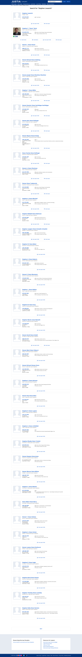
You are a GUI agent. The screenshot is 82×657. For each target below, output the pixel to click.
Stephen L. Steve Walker (29, 289)
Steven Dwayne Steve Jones (30, 456)
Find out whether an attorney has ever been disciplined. (23, 642)
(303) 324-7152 (25, 338)
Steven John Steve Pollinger (30, 120)
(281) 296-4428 (25, 94)
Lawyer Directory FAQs (47, 643)
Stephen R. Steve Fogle (29, 562)
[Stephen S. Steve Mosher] (17, 489)
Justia (12, 5)
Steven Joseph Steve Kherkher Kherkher (34, 75)
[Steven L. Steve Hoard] (17, 47)
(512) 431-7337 (25, 263)
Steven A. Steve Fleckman (29, 168)
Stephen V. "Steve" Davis (29, 28)
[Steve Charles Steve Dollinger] (17, 156)
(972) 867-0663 (25, 293)
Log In (64, 1)
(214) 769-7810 (25, 369)
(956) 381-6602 (25, 354)
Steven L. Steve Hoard (28, 44)
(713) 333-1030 (25, 78)
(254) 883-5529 (25, 384)
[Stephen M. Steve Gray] (17, 307)
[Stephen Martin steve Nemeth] (17, 323)
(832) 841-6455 (25, 429)
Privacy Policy (61, 655)
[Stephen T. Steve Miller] (17, 93)
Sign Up (68, 1)
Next (41, 628)
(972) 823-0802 (25, 217)
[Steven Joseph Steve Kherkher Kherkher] (17, 78)
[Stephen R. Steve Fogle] (17, 565)
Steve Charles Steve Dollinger (31, 153)
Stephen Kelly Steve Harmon (30, 608)
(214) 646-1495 (25, 109)
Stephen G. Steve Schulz (29, 532)
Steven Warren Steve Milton (30, 471)
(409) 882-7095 (25, 551)
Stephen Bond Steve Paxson (30, 577)
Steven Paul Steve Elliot (29, 395)
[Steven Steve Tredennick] (17, 186)
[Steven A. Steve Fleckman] (17, 171)
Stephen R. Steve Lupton (29, 411)
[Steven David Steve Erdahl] (17, 338)
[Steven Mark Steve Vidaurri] (17, 353)
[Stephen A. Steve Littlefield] (17, 429)
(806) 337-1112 (25, 48)
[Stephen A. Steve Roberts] (17, 262)
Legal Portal (44, 655)
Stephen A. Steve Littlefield (30, 426)
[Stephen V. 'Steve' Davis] (17, 31)
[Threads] (22, 655)
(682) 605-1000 (25, 475)
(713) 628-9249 (25, 323)
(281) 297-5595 (25, 139)
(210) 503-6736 (25, 566)
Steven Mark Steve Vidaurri (30, 350)
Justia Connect (38, 655)
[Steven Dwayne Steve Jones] (17, 459)
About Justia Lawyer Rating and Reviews (50, 647)
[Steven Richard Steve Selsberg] (17, 63)
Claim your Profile (46, 645)
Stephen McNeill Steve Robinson (32, 214)
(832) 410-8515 (25, 63)
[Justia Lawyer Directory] (16, 1)
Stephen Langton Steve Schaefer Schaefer (34, 229)
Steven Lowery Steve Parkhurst (31, 547)
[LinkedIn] (17, 655)
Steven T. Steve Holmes (29, 517)
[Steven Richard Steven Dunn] (17, 368)
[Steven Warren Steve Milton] (17, 474)
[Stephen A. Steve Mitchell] (17, 201)
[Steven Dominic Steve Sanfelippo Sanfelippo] (17, 108)
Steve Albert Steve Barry (29, 502)
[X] (25, 655)
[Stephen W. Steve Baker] (17, 247)
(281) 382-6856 (25, 248)
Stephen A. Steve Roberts (29, 259)
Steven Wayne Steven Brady (30, 136)
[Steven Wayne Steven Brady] (17, 139)
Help (51, 655)
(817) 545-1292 (25, 611)
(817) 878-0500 (25, 490)
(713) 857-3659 (25, 278)
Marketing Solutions (67, 655)
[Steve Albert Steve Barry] (17, 505)
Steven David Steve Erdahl (30, 335)
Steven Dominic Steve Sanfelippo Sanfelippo (35, 105)
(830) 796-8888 (25, 232)
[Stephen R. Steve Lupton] (17, 414)
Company (48, 655)
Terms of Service (55, 655)
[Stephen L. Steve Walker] (17, 292)
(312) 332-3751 (25, 17)
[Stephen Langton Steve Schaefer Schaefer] (17, 232)
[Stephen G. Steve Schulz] (17, 535)
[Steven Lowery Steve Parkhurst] (17, 550)
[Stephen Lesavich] (17, 16)
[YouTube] (18, 655)
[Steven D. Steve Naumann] (17, 277)
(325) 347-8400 (25, 414)
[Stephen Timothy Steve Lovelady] (17, 596)
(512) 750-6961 (25, 202)
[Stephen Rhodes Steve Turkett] (17, 444)
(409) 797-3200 (25, 536)
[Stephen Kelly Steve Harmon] (17, 611)
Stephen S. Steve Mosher (29, 486)
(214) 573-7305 (25, 520)
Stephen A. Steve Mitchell (29, 198)
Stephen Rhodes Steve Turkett (31, 441)
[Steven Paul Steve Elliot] (17, 398)
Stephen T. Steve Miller (29, 90)
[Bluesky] (23, 655)
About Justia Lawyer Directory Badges (50, 642)
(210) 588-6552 (25, 308)
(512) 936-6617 (25, 399)
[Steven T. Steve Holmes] (17, 520)
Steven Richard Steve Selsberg (31, 60)
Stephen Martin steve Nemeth (31, 320)
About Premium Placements (48, 646)
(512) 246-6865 (25, 187)
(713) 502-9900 (25, 581)
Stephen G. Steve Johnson (29, 380)
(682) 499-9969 (25, 505)
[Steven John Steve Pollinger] (17, 123)
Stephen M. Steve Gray (29, 304)
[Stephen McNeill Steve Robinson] (17, 217)
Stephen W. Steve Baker (29, 244)
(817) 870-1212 (25, 445)
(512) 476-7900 (25, 172)
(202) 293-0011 (25, 596)
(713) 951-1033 (25, 156)
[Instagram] (21, 655)
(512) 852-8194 (25, 32)
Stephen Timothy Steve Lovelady (32, 593)
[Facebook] (19, 655)
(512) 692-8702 (25, 124)
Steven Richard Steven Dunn (30, 365)
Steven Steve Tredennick (29, 183)
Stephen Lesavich (27, 13)
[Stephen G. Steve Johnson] (17, 383)
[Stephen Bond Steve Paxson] (17, 580)
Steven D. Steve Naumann (30, 274)
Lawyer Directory (16, 5)
